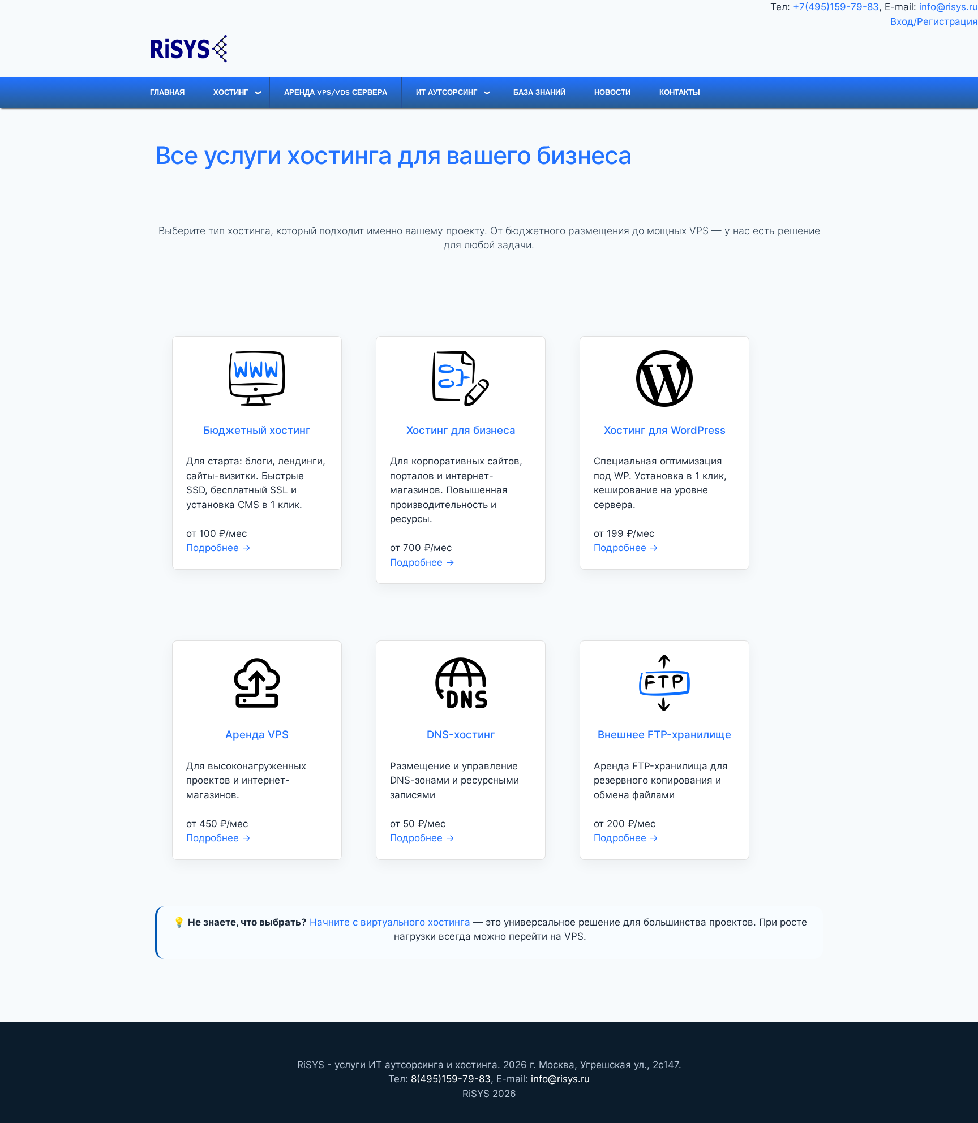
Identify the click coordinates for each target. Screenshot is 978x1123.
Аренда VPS (257, 734)
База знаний (539, 92)
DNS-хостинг (461, 734)
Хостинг (230, 92)
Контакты (679, 92)
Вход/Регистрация (934, 21)
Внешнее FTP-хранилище (664, 734)
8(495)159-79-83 (451, 1079)
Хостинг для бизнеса (461, 430)
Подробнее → (218, 547)
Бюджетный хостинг (257, 430)
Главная (167, 92)
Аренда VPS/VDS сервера (335, 92)
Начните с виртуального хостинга (390, 922)
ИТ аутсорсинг (446, 92)
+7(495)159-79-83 (836, 6)
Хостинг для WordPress (665, 430)
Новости (612, 92)
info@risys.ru (948, 6)
